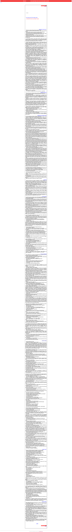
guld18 (37, 523)
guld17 (1, 2)
